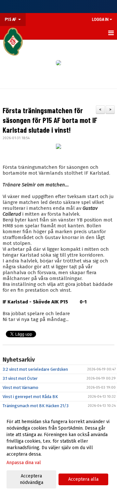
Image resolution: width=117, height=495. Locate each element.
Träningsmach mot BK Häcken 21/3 (36, 405)
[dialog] (58, 452)
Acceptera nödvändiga (31, 479)
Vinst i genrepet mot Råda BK (30, 396)
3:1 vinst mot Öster (20, 378)
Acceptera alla (83, 479)
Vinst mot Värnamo (20, 387)
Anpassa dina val (23, 462)
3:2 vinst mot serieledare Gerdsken (35, 369)
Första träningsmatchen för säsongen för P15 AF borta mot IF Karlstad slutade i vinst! (50, 120)
